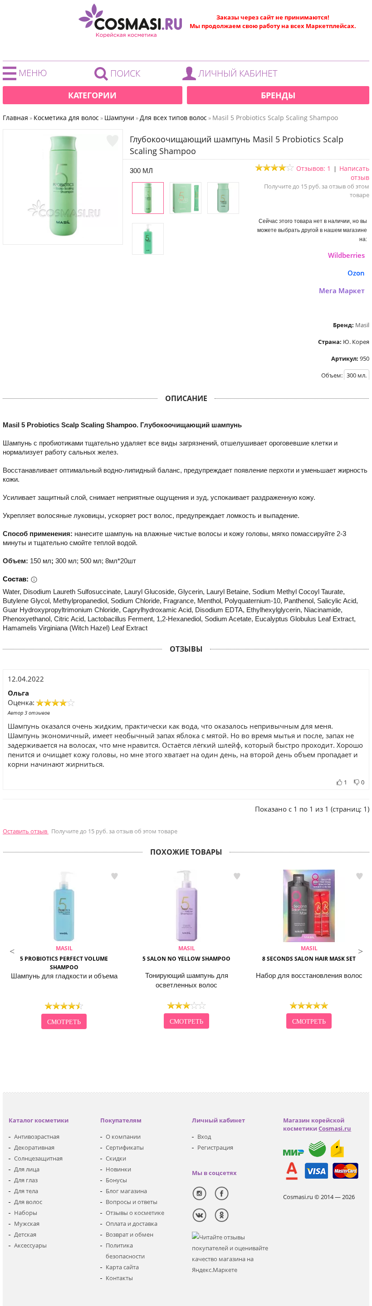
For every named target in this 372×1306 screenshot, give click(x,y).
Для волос (28, 1202)
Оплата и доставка (131, 1223)
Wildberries (346, 255)
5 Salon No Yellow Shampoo (186, 953)
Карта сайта (122, 1267)
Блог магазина (126, 1191)
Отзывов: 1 (313, 168)
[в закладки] (112, 141)
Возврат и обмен (129, 1234)
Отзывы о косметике (135, 1213)
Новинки (118, 1169)
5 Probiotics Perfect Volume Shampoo (64, 957)
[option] (64, 950)
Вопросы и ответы (131, 1202)
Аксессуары (30, 1245)
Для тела (26, 1191)
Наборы (25, 1213)
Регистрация (215, 1147)
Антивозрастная (36, 1136)
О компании (123, 1136)
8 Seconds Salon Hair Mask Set (309, 953)
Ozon (356, 272)
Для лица (26, 1169)
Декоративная (34, 1147)
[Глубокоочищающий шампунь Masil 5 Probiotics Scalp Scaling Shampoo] (63, 235)
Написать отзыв (354, 173)
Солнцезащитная (38, 1158)
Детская (25, 1234)
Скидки (116, 1158)
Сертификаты (125, 1147)
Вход (204, 1136)
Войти (232, 75)
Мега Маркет (342, 290)
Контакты (119, 1278)
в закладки (114, 876)
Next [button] (360, 950)
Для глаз (26, 1180)
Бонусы (116, 1180)
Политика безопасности (125, 1250)
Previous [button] (12, 950)
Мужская (26, 1223)
